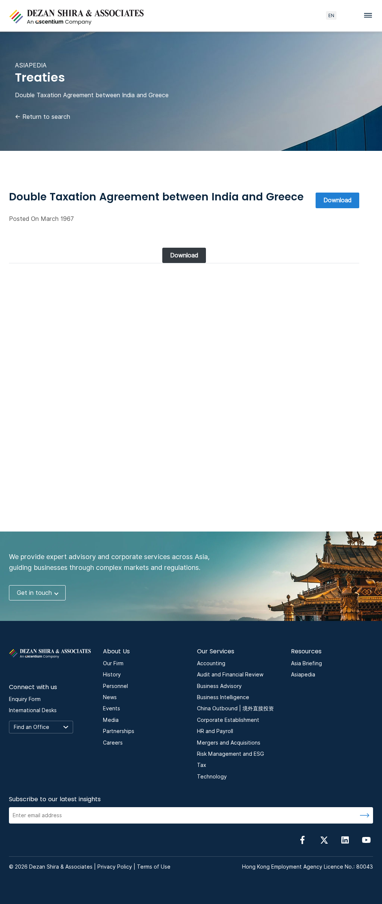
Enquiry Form (25, 699)
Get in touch (34, 592)
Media (111, 720)
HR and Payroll (215, 731)
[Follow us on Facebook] (302, 839)
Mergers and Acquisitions (228, 743)
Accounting (211, 663)
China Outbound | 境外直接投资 (235, 708)
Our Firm (113, 663)
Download (337, 200)
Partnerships (118, 731)
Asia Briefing (306, 663)
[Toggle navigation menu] (370, 15)
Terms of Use (153, 867)
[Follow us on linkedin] (345, 839)
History (112, 675)
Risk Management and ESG (230, 754)
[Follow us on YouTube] (366, 839)
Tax (201, 765)
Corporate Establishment (228, 720)
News (110, 697)
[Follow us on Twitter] (323, 839)
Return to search (42, 116)
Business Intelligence (223, 697)
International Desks (33, 710)
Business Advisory (219, 686)
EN (331, 15)
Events (111, 708)
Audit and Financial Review (230, 675)
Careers (113, 743)
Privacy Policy (114, 867)
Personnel (115, 686)
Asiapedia (303, 675)
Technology (212, 777)
